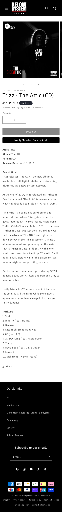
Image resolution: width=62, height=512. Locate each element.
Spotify (11, 427)
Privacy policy (19, 500)
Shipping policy (22, 505)
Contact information (41, 505)
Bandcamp (13, 420)
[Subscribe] (48, 457)
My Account (13, 405)
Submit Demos (15, 435)
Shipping (19, 108)
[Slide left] (23, 84)
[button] (6, 8)
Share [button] (9, 366)
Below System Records (29, 496)
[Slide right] (38, 84)
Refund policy (35, 500)
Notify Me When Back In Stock (31, 140)
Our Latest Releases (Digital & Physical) (29, 412)
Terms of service (51, 500)
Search (10, 397)
